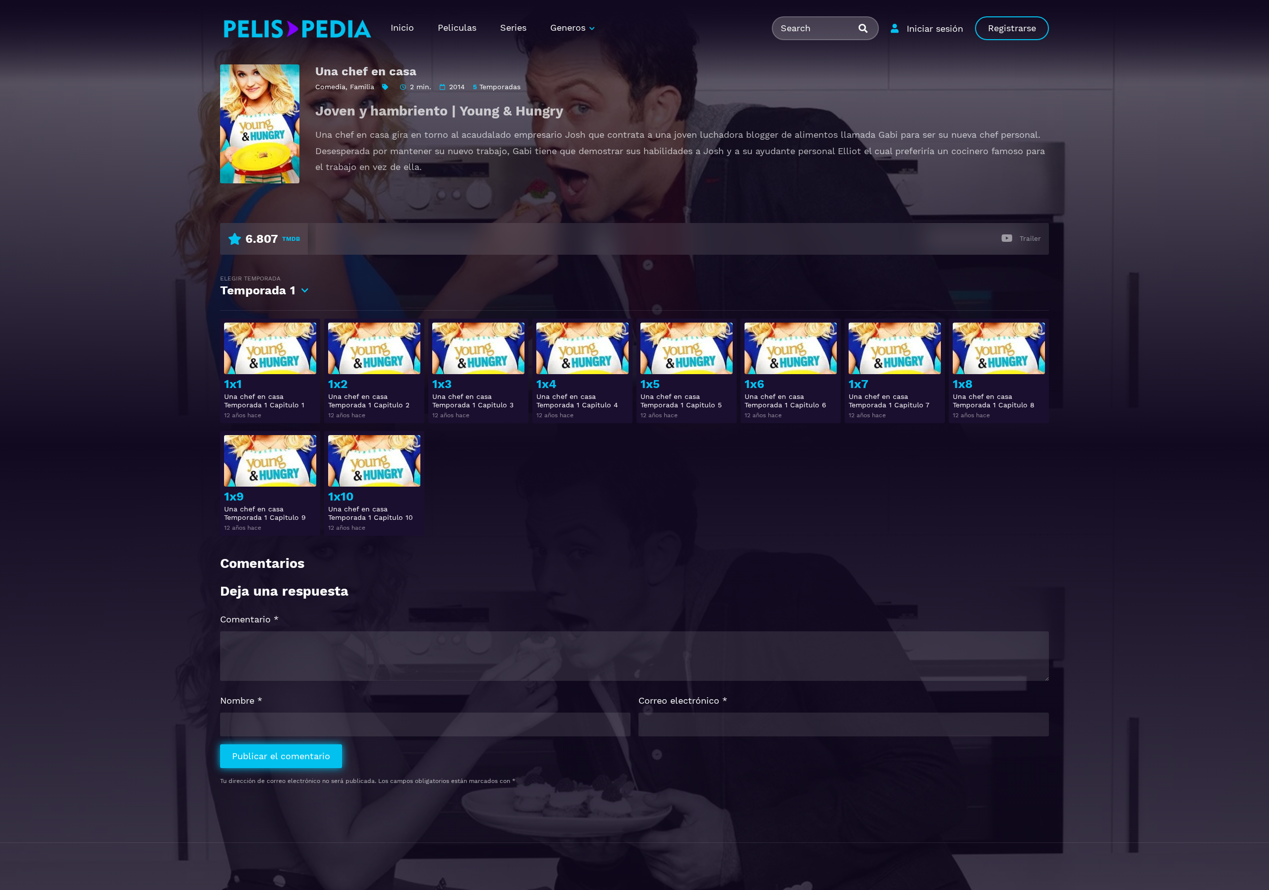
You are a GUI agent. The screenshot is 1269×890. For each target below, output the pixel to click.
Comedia (330, 87)
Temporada (257, 286)
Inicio (402, 27)
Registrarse (1012, 28)
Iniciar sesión (935, 28)
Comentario (249, 619)
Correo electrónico (682, 700)
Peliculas (457, 27)
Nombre (241, 700)
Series (513, 27)
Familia (362, 87)
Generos (567, 27)
